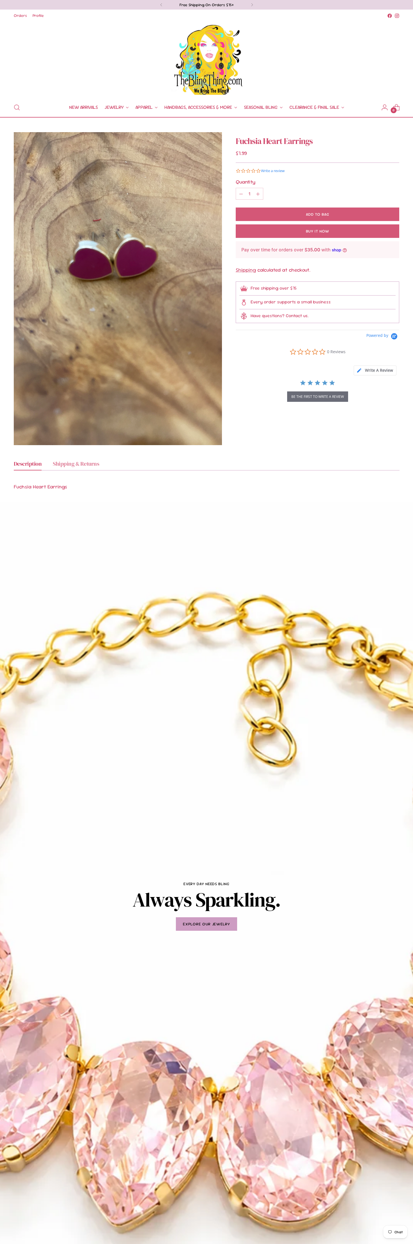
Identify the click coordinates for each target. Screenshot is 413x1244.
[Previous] (161, 5)
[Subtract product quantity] (241, 193)
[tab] (375, 370)
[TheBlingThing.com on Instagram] (397, 15)
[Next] (252, 5)
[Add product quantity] (258, 193)
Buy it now (317, 231)
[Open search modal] (16, 107)
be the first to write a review (317, 396)
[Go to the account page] (384, 107)
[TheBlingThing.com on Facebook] (389, 15)
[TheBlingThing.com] (206, 59)
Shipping (246, 270)
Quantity (245, 182)
